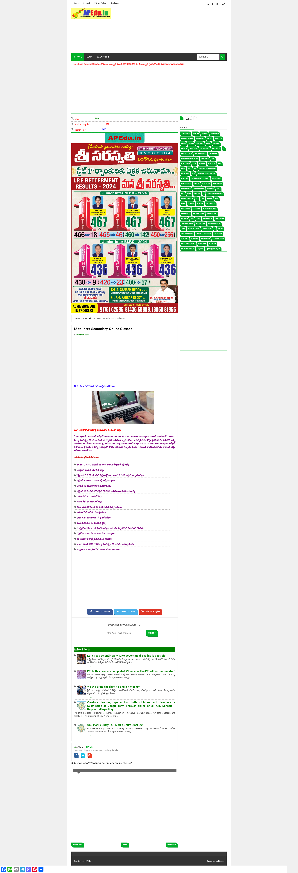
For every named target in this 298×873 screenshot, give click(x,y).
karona (197, 193)
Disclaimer (115, 3)
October (196, 209)
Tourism (194, 239)
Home (78, 57)
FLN (193, 173)
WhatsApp (202, 243)
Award (184, 148)
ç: (223, 148)
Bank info (194, 148)
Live (202, 198)
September (219, 218)
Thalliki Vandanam (203, 234)
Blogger (221, 861)
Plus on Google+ (153, 611)
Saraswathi (207, 218)
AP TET (209, 138)
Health (196, 183)
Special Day (200, 223)
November (185, 209)
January (210, 188)
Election (211, 163)
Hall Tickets (186, 183)
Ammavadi (215, 133)
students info (193, 228)
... (91, 665)
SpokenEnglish (214, 223)
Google (184, 178)
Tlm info (184, 239)
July (182, 193)
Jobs (85, 118)
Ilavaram (206, 183)
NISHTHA (200, 203)
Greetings (216, 178)
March (209, 198)
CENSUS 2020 (186, 153)
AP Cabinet (200, 138)
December (213, 153)
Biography (205, 148)
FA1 (195, 168)
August (216, 143)
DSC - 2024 (185, 163)
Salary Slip (103, 57)
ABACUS (196, 133)
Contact (86, 3)
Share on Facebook (103, 611)
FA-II (219, 163)
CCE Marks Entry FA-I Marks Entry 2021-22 (115, 725)
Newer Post (77, 845)
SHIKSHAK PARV (187, 223)
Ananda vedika (187, 138)
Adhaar (205, 133)
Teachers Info (82, 334)
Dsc (213, 158)
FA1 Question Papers (207, 168)
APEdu (89, 747)
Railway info (212, 213)
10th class (185, 133)
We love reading (188, 243)
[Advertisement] (170, 28)
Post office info (209, 209)
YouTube (212, 243)
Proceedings (198, 213)
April (208, 143)
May (216, 198)
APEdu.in (218, 138)
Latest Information (215, 193)
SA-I (192, 218)
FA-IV (189, 168)
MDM (183, 203)
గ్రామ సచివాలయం (187, 248)
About (76, 3)
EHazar (202, 163)
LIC (197, 198)
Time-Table (218, 234)
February (185, 173)
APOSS (191, 143)
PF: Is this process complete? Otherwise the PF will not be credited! (131, 671)
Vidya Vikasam (218, 239)
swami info (207, 228)
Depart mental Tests (189, 158)
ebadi (89, 57)
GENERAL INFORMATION (206, 173)
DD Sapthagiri (200, 153)
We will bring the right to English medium (113, 687)
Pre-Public (185, 213)
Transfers (205, 239)
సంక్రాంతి (200, 248)
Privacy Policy (100, 3)
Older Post (171, 845)
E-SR (194, 163)
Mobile (191, 203)
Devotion (205, 158)
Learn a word (187, 198)
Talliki (220, 228)
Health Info (88, 129)
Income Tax (217, 183)
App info (199, 143)
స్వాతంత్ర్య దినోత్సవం (213, 248)
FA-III (183, 168)
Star (183, 228)
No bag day (210, 203)
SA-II (198, 218)
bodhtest (216, 148)
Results (184, 218)
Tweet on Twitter (128, 611)
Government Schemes (200, 178)
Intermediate (199, 188)
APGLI (183, 143)
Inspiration (186, 188)
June (189, 193)
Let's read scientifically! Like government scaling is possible (126, 656)
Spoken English (90, 124)
